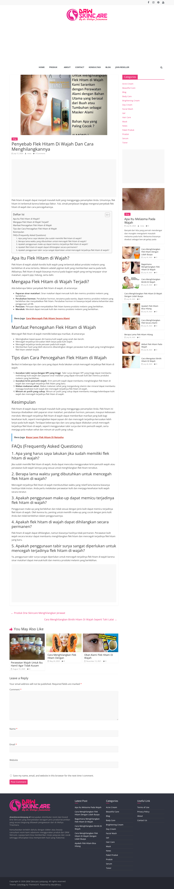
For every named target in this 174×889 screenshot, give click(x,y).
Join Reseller (122, 67)
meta (29, 153)
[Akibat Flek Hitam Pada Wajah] (131, 343)
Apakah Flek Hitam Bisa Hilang (149, 307)
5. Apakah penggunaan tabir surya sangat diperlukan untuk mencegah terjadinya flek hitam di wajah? (62, 250)
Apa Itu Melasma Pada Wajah (139, 220)
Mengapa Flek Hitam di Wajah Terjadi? (31, 222)
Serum (125, 138)
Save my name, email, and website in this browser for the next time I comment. (53, 775)
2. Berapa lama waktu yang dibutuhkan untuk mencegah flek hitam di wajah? (51, 241)
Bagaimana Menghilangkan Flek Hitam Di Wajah (150, 267)
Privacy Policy (143, 811)
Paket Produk (128, 130)
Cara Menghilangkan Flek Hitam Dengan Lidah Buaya (150, 252)
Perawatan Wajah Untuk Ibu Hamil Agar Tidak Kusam (27, 664)
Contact (79, 67)
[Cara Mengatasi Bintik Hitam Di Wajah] (131, 357)
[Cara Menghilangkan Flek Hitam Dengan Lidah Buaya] (131, 248)
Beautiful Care (128, 88)
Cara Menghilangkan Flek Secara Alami (150, 321)
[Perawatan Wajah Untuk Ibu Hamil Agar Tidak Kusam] (27, 635)
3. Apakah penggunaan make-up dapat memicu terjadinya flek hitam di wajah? (52, 244)
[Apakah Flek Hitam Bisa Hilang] (131, 304)
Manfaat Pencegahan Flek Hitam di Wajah (32, 225)
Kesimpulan (18, 232)
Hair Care (126, 117)
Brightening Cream (131, 100)
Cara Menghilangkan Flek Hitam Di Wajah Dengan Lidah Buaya (86, 836)
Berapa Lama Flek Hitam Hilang (138, 334)
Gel (123, 113)
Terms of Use (143, 807)
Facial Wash (127, 109)
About (67, 67)
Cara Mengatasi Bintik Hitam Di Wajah (151, 359)
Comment (15, 689)
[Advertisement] (87, 41)
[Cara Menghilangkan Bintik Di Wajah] (131, 278)
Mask (124, 121)
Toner (125, 142)
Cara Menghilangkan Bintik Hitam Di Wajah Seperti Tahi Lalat (80, 619)
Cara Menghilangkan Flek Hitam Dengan (62, 656)
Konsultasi (95, 67)
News (124, 125)
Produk (53, 67)
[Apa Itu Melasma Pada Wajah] (143, 189)
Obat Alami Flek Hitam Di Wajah (98, 656)
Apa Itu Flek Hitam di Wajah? (26, 218)
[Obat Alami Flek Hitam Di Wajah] (100, 635)
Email (13, 744)
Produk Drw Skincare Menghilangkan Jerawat (38, 613)
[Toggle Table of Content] (106, 214)
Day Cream (127, 104)
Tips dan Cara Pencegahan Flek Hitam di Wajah (35, 228)
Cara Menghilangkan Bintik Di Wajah (150, 280)
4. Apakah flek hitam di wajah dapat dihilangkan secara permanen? (46, 247)
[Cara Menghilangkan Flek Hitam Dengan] (64, 635)
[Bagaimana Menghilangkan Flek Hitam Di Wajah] (131, 263)
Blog (108, 67)
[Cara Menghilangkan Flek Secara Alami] (131, 319)
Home (42, 67)
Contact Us (142, 820)
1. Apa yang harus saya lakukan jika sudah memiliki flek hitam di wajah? (49, 238)
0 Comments (40, 153)
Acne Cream (127, 83)
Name (13, 728)
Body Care (127, 96)
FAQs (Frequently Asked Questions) (29, 235)
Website (14, 760)
